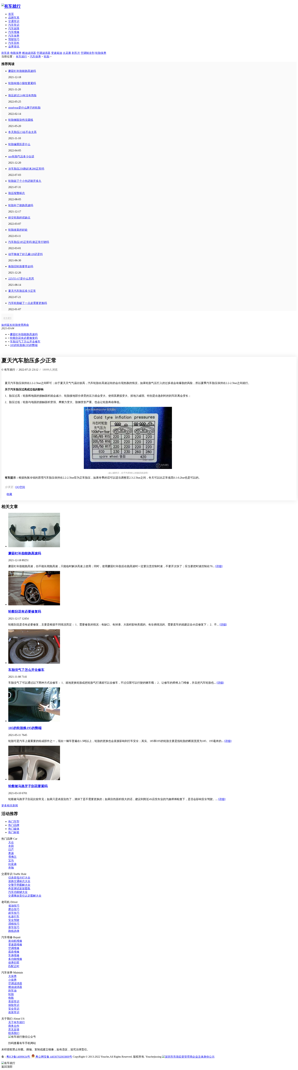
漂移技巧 (13, 923)
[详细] (218, 566)
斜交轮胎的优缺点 (19, 217)
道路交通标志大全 (19, 881)
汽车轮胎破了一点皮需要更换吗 (27, 303)
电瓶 (11, 997)
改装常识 (13, 1012)
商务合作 (13, 1025)
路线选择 (13, 930)
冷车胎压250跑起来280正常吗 (26, 168)
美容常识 (13, 1001)
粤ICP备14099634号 (18, 1056)
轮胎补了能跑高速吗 (20, 205)
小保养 (12, 979)
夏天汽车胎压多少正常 (22, 290)
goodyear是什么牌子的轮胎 (24, 107)
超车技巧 (13, 912)
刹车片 (76, 52)
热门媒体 (13, 828)
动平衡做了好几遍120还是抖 (25, 254)
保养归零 (13, 962)
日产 (11, 849)
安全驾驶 (13, 920)
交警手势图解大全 (19, 884)
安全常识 (13, 1008)
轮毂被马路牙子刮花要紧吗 (28, 786)
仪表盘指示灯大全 (19, 877)
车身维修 (13, 955)
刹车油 (12, 990)
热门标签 (13, 832)
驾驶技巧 (13, 39)
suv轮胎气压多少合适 (21, 156)
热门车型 (13, 821)
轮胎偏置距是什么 (19, 144)
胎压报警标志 (16, 193)
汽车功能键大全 (18, 892)
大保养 (12, 976)
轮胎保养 (100, 52)
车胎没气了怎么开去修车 (25, 341)
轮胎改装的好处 (18, 229)
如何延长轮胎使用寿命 (15, 324)
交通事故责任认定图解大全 (24, 895)
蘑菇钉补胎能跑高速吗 (22, 70)
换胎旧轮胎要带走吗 (20, 266)
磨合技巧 (13, 909)
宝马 (11, 860)
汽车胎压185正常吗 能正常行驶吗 (28, 241)
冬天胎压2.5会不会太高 (22, 132)
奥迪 (11, 853)
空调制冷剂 (88, 52)
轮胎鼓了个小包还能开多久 (24, 180)
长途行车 (13, 916)
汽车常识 (13, 24)
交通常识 (13, 21)
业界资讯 (13, 46)
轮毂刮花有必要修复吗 (24, 337)
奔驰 (11, 867)
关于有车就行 (16, 1022)
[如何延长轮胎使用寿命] (7, 321)
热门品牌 (13, 825)
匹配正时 (13, 966)
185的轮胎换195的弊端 (24, 345)
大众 (11, 842)
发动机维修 (15, 940)
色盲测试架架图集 (19, 888)
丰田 (11, 845)
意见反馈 (13, 1029)
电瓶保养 (15, 52)
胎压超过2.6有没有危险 (22, 95)
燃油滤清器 (29, 52)
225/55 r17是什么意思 (21, 278)
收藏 (9, 494)
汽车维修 (13, 32)
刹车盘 (5, 52)
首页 (11, 14)
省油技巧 (13, 905)
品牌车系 (13, 17)
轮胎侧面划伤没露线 (20, 119)
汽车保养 (13, 35)
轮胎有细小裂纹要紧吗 (22, 83)
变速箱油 (56, 52)
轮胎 (46, 56)
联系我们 (13, 1033)
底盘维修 (13, 951)
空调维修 (13, 948)
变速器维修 (15, 944)
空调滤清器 (43, 52)
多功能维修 (15, 958)
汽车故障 (13, 28)
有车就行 (21, 56)
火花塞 (67, 52)
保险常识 (13, 1005)
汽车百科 (13, 42)
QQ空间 (20, 487)
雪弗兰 (12, 856)
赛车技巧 (13, 927)
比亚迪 (12, 864)
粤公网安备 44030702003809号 (53, 1056)
